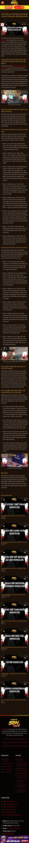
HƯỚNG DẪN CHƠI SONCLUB (12, 815)
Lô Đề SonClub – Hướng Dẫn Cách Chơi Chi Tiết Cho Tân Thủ (13, 674)
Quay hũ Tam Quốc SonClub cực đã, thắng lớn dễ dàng (14, 621)
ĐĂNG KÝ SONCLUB (9, 801)
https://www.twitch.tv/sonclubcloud (14, 739)
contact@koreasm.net (14, 828)
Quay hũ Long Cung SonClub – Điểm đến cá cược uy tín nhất (14, 543)
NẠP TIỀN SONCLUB (9, 807)
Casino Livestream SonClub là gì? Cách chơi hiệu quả (13, 700)
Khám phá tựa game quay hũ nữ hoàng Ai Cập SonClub (13, 569)
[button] (2, 2)
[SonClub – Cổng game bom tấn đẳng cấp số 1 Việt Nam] (14, 2)
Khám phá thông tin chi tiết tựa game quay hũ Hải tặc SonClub (14, 648)
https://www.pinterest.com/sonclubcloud (14, 746)
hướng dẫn (4, 12)
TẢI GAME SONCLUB (9, 812)
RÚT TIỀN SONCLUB (9, 809)
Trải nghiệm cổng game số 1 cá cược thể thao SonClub (13, 516)
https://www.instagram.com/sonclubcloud (14, 742)
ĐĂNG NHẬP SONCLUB (10, 804)
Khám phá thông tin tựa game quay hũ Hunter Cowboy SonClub (13, 595)
